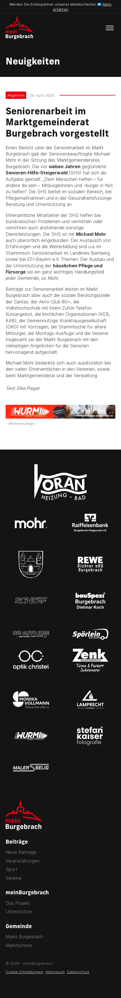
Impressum (55, 972)
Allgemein (15, 95)
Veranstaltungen (23, 861)
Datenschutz (78, 972)
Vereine (14, 878)
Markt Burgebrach (24, 936)
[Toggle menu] (109, 28)
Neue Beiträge (21, 852)
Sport (11, 869)
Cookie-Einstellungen (24, 972)
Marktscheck (19, 945)
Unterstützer (19, 911)
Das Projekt (18, 903)
